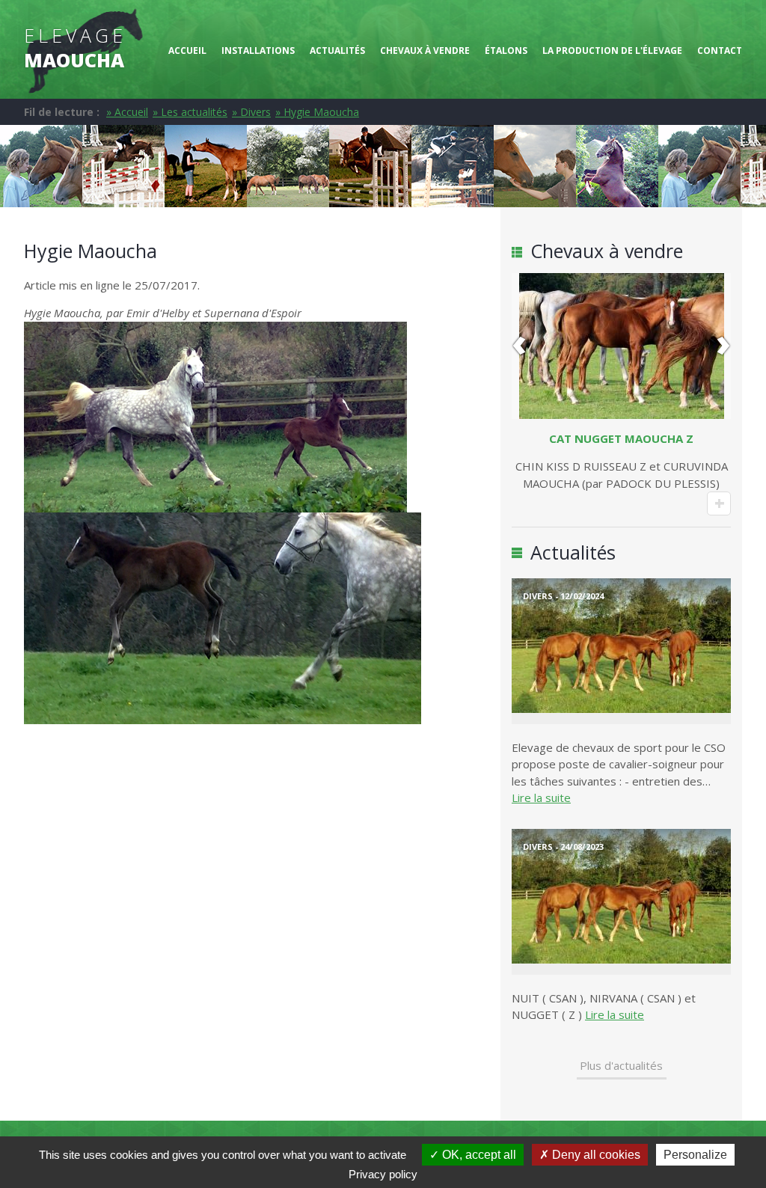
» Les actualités (190, 112)
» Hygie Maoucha (317, 112)
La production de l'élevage (612, 50)
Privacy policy (383, 1174)
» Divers (251, 112)
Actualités (337, 50)
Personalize (695, 1154)
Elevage (75, 47)
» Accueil (127, 112)
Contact (719, 50)
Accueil (187, 50)
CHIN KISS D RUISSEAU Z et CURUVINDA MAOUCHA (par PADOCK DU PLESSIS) (621, 461)
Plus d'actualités (621, 1065)
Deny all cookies (594, 1154)
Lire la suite (541, 797)
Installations (258, 50)
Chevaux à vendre (425, 50)
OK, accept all (477, 1154)
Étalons (506, 50)
